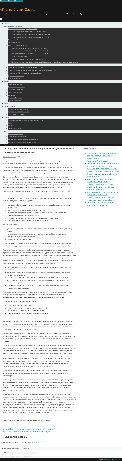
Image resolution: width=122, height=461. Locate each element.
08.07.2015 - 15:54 (9, 157)
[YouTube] (4, 1)
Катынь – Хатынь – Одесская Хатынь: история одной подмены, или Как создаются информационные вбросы (102, 187)
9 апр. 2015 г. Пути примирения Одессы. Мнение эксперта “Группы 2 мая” (29, 429)
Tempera (108, 459)
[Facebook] (18, 1)
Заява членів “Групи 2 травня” (97, 161)
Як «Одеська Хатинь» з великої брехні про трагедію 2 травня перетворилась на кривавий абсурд (102, 155)
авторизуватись (37, 442)
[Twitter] (11, 1)
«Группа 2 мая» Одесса (18, 9)
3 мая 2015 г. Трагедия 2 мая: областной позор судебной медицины (26, 431)
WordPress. (116, 459)
